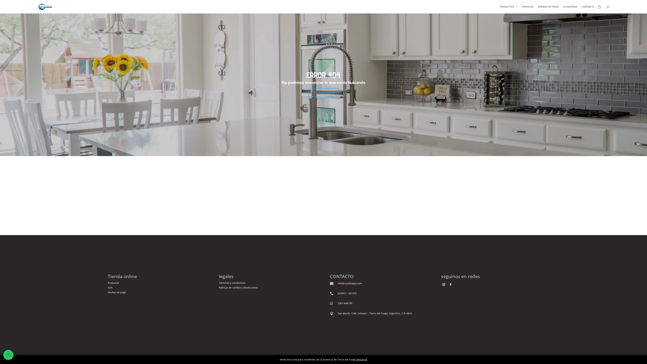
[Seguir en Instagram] (443, 284)
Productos (113, 282)
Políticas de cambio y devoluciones (238, 287)
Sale (110, 287)
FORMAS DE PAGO (548, 7)
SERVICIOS (528, 7)
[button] (8, 355)
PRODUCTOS (507, 7)
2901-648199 (345, 303)
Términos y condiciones (232, 282)
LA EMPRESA (570, 7)
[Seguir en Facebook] (450, 284)
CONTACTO (588, 7)
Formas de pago (117, 292)
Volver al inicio (323, 92)
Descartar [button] (361, 359)
